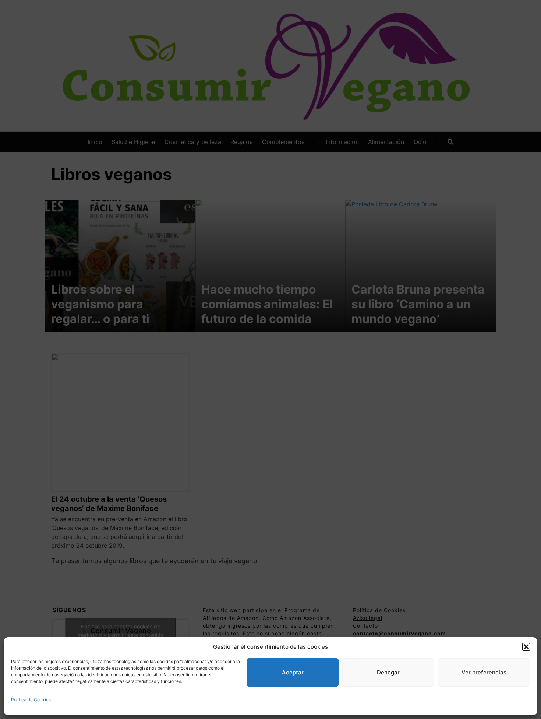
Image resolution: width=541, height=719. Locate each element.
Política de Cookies (31, 699)
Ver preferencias (484, 672)
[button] (526, 646)
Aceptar (293, 672)
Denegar (388, 672)
